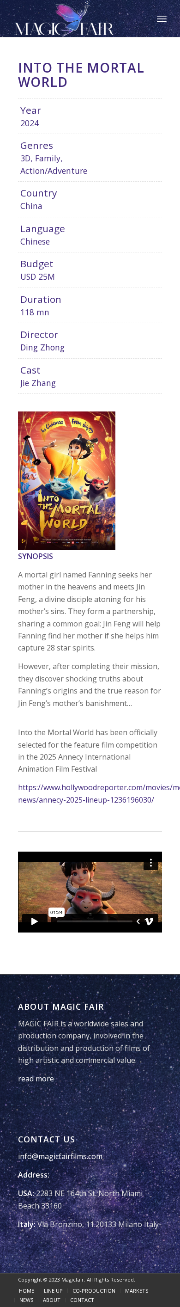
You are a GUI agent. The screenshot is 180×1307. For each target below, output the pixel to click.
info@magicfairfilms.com (60, 1156)
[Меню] (162, 18)
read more (36, 1079)
